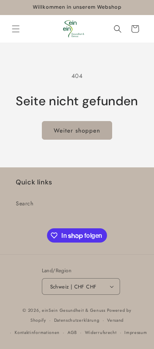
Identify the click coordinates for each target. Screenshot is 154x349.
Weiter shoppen (77, 130)
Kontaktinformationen (37, 332)
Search (25, 203)
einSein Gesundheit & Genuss (73, 310)
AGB (72, 332)
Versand (115, 320)
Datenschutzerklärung (77, 320)
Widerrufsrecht (101, 332)
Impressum (135, 332)
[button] (15, 29)
